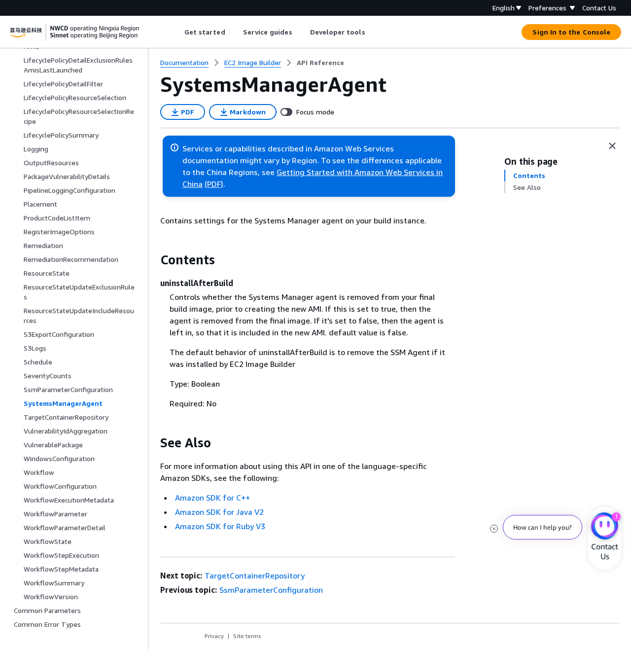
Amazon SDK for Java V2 (219, 512)
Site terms (247, 636)
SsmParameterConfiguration (271, 590)
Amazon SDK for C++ (212, 498)
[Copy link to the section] (152, 260)
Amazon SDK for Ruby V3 (220, 526)
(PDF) (214, 184)
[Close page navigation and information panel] (612, 146)
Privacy (214, 636)
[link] (320, 63)
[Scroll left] (177, 32)
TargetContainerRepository (255, 575)
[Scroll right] (372, 32)
